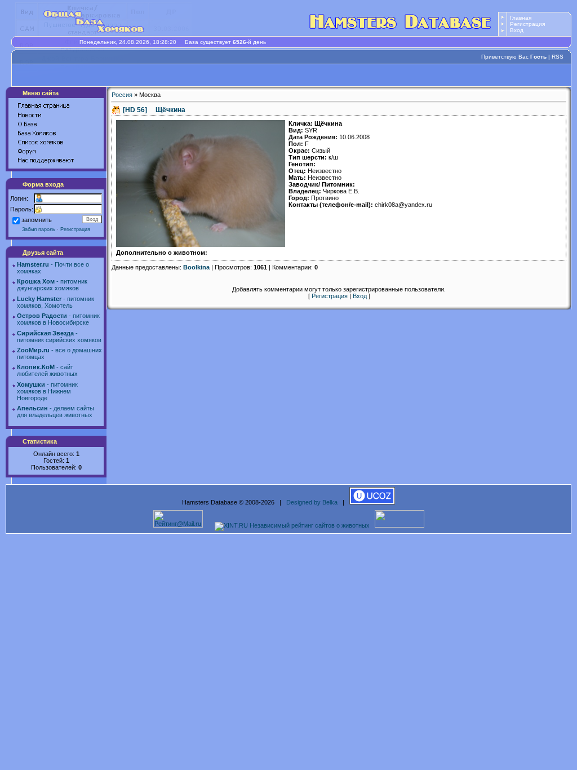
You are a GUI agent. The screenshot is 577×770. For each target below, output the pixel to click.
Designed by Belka (312, 502)
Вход (516, 30)
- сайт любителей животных (47, 370)
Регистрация (527, 24)
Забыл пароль (38, 229)
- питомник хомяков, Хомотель (55, 302)
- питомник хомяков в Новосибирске (58, 319)
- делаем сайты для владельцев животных (55, 411)
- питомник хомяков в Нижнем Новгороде (47, 391)
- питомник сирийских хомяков (59, 336)
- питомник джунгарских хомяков (52, 284)
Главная (520, 18)
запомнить (36, 219)
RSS (557, 57)
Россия (122, 94)
